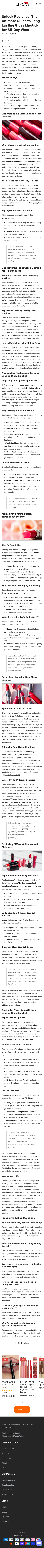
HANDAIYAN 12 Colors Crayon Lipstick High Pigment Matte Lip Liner (27, 1387)
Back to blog (23, 1343)
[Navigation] (3, 4)
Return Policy (7, 1490)
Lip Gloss (5, 1517)
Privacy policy (7, 1494)
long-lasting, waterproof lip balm (15, 993)
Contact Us (6, 1458)
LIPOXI (4, 1507)
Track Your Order (8, 1449)
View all (22, 1410)
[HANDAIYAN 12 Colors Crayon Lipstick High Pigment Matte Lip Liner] (28, 1367)
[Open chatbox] (39, 1543)
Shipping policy (8, 1485)
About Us (5, 1454)
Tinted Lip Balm (12, 1059)
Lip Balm (5, 1521)
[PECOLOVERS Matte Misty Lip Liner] (10, 1367)
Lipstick (5, 1512)
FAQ (3, 1468)
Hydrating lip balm (13, 644)
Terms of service (8, 1480)
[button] (39, 3)
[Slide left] (16, 1402)
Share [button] (7, 41)
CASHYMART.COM (24, 335)
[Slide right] (27, 1402)
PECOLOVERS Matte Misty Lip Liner (9, 1384)
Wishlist (5, 1463)
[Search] (35, 4)
